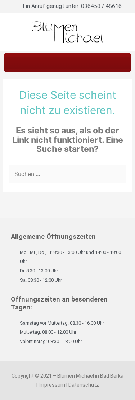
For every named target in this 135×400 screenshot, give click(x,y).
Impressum (52, 385)
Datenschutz (83, 385)
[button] (67, 63)
